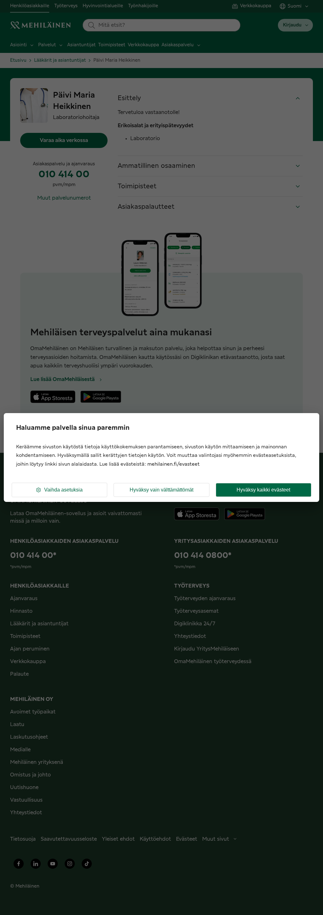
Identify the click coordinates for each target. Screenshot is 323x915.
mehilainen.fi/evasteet (173, 464)
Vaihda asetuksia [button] (63, 489)
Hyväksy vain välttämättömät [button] (161, 489)
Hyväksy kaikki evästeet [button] (263, 489)
